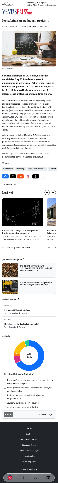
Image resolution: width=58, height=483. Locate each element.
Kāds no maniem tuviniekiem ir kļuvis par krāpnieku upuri (26, 397)
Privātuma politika (29, 461)
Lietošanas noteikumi (29, 439)
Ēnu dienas (8, 168)
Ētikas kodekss (29, 456)
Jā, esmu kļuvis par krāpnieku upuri (23, 402)
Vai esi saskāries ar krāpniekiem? (19, 374)
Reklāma (29, 434)
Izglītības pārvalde (37, 168)
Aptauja (6, 335)
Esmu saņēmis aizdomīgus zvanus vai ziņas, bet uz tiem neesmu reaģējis (30, 382)
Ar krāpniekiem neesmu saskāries (22, 407)
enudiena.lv (38, 156)
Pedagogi (20, 168)
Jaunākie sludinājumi (12, 259)
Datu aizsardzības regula (29, 450)
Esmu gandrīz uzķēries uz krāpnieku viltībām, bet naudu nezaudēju (29, 389)
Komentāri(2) (46, 414)
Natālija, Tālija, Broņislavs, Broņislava (41, 5)
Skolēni (52, 168)
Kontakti (29, 428)
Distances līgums (29, 445)
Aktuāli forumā (9, 298)
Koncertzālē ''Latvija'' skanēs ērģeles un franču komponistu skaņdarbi (20, 231)
